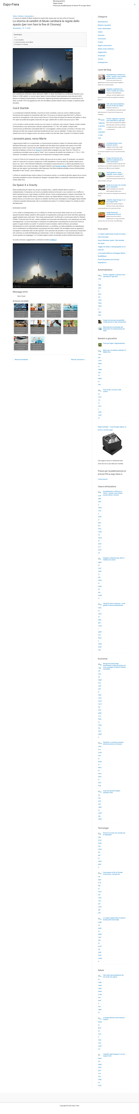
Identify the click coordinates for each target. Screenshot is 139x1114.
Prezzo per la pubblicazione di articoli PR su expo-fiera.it (72, 5)
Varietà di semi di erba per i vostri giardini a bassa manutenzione (114, 604)
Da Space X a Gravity (21, 44)
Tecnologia (101, 56)
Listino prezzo (103, 479)
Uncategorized (103, 62)
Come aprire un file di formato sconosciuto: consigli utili (113, 873)
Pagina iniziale (58, 3)
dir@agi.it (53, 240)
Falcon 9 (38, 150)
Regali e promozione (105, 45)
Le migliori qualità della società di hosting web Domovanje (114, 919)
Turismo (100, 59)
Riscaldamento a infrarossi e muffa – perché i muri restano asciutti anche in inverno (116, 76)
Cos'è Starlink (19, 40)
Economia (101, 35)
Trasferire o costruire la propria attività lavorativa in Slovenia (113, 743)
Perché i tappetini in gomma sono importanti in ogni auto (115, 119)
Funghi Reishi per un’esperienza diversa (113, 213)
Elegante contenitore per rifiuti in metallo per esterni (115, 90)
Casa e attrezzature (104, 28)
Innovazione (17, 28)
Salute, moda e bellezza (106, 49)
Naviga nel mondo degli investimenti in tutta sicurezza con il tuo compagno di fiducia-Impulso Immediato (114, 666)
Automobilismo (103, 22)
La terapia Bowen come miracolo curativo (114, 144)
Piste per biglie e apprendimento (114, 343)
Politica (100, 42)
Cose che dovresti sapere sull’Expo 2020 (111, 791)
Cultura (100, 32)
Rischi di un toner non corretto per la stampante (116, 186)
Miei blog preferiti (59, 1)
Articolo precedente (20, 359)
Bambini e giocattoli (104, 25)
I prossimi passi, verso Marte (24, 42)
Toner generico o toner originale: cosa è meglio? (114, 173)
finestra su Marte (61, 166)
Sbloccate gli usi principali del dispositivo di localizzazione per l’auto (114, 329)
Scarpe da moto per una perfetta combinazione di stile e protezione (114, 160)
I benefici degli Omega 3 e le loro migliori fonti (115, 201)
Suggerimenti (102, 52)
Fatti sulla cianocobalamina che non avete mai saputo (115, 105)
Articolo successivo (78, 359)
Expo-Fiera (11, 4)
